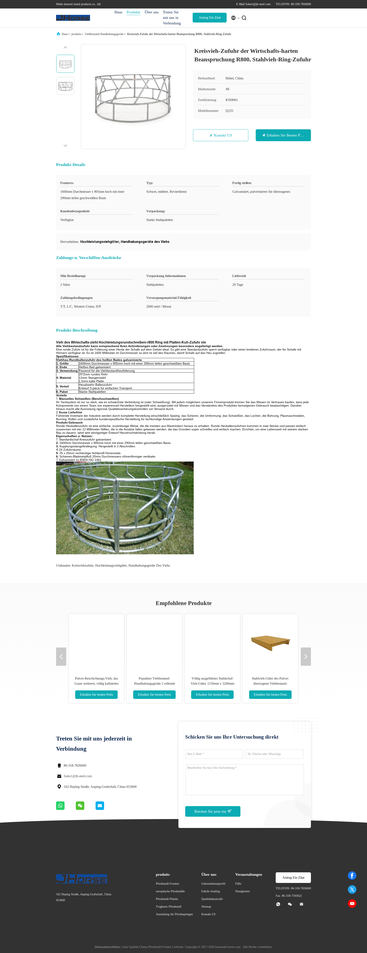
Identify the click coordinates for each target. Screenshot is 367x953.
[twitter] (352, 889)
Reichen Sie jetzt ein (210, 811)
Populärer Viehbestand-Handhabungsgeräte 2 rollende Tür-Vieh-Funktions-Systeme (154, 683)
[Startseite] (73, 17)
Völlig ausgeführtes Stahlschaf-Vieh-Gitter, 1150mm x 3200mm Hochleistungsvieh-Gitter (212, 683)
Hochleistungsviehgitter (111, 565)
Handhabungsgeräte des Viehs (149, 565)
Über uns (152, 12)
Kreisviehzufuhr (82, 565)
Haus (118, 12)
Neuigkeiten (242, 891)
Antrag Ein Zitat (210, 17)
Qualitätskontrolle (212, 899)
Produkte (133, 12)
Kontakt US (223, 135)
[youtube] (352, 903)
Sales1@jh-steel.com (78, 776)
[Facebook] (352, 875)
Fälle (238, 883)
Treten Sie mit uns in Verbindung (172, 17)
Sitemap (206, 906)
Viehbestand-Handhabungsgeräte (104, 34)
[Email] (105, 809)
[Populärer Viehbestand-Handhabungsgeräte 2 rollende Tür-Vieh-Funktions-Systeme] (154, 641)
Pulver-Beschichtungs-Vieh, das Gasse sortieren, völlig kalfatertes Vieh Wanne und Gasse (96, 683)
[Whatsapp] (66, 809)
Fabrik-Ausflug (210, 891)
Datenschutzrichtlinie (107, 947)
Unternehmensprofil (213, 883)
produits (76, 34)
